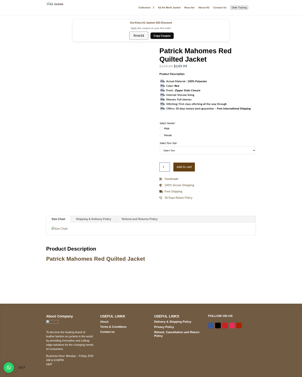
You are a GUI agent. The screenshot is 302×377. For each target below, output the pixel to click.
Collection (144, 7)
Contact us (107, 331)
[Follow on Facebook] (211, 325)
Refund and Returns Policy (140, 219)
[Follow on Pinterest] (225, 325)
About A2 (203, 7)
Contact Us (219, 7)
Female (168, 135)
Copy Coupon (162, 35)
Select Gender (168, 123)
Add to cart (184, 167)
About (104, 321)
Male (166, 128)
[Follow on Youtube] (239, 325)
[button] (8, 367)
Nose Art (189, 7)
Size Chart (58, 219)
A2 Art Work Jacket (169, 7)
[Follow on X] (218, 325)
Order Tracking (239, 7)
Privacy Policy (164, 327)
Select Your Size (169, 143)
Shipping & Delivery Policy (93, 219)
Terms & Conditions (113, 326)
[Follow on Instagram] (232, 325)
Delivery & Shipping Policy (172, 321)
